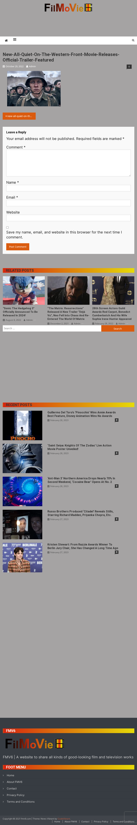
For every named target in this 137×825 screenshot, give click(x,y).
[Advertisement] (68, 24)
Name (12, 182)
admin (32, 66)
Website (13, 212)
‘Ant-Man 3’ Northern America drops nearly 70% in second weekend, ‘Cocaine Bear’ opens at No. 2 (81, 480)
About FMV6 (14, 782)
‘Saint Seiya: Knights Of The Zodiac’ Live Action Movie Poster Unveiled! (79, 447)
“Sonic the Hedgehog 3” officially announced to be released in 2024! (20, 312)
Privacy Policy (15, 795)
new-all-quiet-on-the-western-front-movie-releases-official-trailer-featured (21, 116)
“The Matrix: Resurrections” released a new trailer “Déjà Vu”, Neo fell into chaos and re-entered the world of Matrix (68, 314)
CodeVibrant (64, 818)
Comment (16, 147)
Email (12, 197)
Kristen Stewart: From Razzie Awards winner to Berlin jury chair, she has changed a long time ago (82, 546)
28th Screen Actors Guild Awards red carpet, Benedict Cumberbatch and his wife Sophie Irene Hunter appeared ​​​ (112, 314)
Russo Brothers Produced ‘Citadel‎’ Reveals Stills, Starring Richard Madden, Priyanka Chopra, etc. (80, 513)
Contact (12, 788)
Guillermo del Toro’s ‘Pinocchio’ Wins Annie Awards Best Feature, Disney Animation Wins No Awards (81, 414)
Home (10, 775)
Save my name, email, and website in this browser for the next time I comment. (64, 234)
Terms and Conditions (21, 801)
